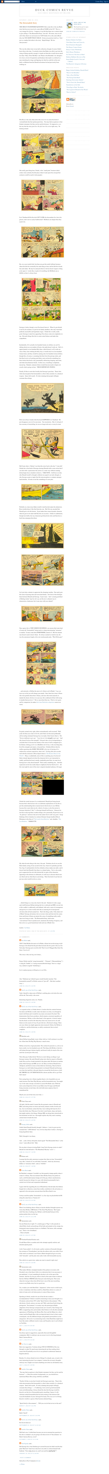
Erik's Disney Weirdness (73, 52)
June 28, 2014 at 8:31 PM (27, 1200)
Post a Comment (25, 1457)
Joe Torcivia (25, 1344)
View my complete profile (75, 31)
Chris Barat (25, 1170)
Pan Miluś (24, 940)
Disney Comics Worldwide (74, 49)
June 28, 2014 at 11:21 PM (27, 1216)
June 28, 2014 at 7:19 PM (27, 1166)
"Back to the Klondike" (73, 73)
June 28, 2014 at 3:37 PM (27, 1097)
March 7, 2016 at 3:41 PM (27, 1405)
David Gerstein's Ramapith (74, 45)
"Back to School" (71, 92)
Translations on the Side (73, 85)
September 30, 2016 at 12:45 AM (30, 1425)
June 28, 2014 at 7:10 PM (27, 1152)
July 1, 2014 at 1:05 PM (26, 1365)
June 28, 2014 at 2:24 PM (27, 986)
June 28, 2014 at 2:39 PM (27, 1032)
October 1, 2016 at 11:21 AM (28, 1439)
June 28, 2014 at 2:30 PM (27, 1002)
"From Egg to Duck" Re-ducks (75, 87)
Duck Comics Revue (54, 10)
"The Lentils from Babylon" (42, 819)
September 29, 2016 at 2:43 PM (29, 1415)
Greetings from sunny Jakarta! (74, 80)
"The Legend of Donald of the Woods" (77, 90)
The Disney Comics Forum (74, 47)
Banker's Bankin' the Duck (73, 40)
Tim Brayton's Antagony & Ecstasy (76, 64)
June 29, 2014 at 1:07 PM (27, 1235)
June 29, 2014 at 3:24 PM (27, 1262)
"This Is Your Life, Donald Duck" (75, 82)
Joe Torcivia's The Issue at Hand (75, 54)
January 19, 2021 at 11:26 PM (29, 1453)
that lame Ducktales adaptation (45, 702)
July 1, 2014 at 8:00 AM (26, 1325)
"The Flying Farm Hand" (73, 77)
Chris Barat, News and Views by (75, 42)
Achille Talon (25, 1369)
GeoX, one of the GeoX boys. (30, 990)
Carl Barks (27, 928)
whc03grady (25, 1443)
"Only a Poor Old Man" (73, 75)
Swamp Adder (25, 1124)
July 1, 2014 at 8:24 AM (26, 1339)
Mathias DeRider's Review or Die (75, 57)
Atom (38, 1461)
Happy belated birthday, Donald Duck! (77, 70)
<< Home (22, 1464)
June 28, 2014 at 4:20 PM (27, 1120)
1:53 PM (52, 931)
